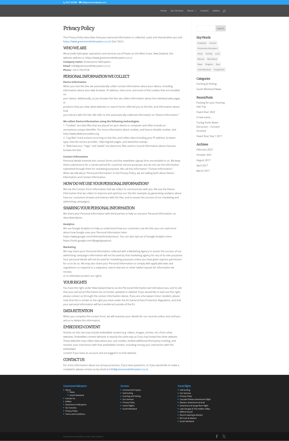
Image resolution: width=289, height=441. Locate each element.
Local (217, 53)
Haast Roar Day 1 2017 (209, 136)
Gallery (216, 11)
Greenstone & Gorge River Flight (194, 405)
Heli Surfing (128, 393)
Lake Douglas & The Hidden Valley (195, 408)
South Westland (204, 69)
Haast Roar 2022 (205, 112)
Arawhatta (202, 43)
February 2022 (204, 149)
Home (163, 11)
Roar (218, 64)
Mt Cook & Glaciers (188, 418)
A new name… (204, 117)
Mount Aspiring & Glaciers (191, 415)
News (200, 64)
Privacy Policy (71, 411)
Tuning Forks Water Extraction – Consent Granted (208, 126)
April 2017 (202, 165)
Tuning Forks (219, 69)
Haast (200, 53)
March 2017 (203, 170)
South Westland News (208, 89)
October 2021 (204, 154)
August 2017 (203, 160)
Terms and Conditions (75, 414)
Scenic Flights (128, 405)
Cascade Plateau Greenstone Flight (195, 399)
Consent (212, 43)
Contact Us (70, 398)
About (190, 11)
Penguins (209, 64)
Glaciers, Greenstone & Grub (192, 402)
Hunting (209, 53)
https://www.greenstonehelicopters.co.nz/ (87, 41)
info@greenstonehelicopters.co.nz (128, 369)
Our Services (177, 11)
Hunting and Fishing (132, 396)
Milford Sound (186, 411)
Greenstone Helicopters (208, 48)
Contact (204, 11)
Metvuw (201, 59)
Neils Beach (212, 59)
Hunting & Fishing (206, 83)
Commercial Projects (132, 390)
